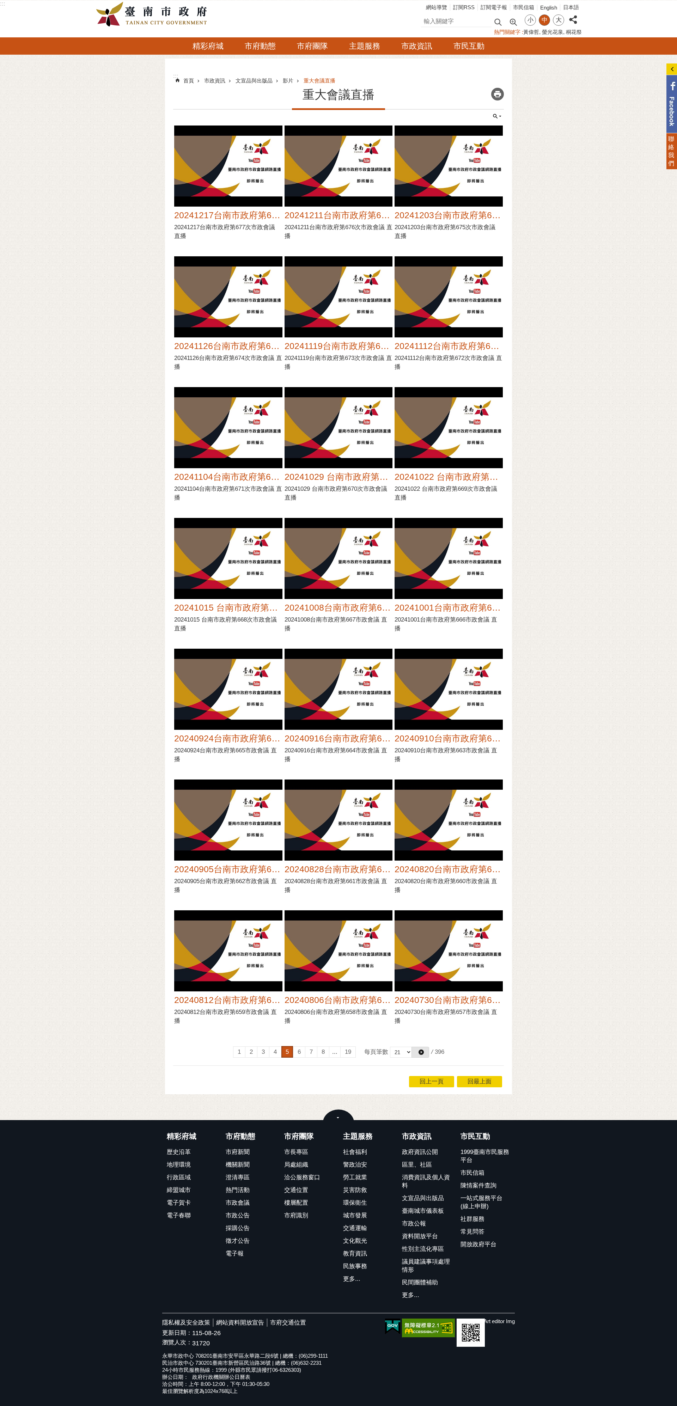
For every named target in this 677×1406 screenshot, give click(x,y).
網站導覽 (436, 7)
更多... (351, 1279)
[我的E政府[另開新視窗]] (392, 1327)
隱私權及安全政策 (186, 1322)
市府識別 (296, 1215)
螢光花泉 (552, 32)
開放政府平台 (478, 1244)
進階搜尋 (513, 21)
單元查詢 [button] (497, 116)
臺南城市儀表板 (423, 1211)
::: (2, 3)
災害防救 (355, 1190)
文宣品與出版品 (254, 81)
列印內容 (497, 94)
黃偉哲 (531, 32)
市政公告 (238, 1215)
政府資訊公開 (420, 1152)
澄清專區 (238, 1177)
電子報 (235, 1253)
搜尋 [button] (498, 21)
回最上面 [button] (480, 1081)
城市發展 (355, 1215)
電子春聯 (179, 1215)
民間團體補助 (420, 1282)
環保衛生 (355, 1202)
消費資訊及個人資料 (426, 1181)
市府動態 (260, 46)
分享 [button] (573, 16)
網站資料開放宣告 (240, 1322)
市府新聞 (238, 1152)
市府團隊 (312, 46)
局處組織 (296, 1164)
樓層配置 (296, 1202)
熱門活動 (238, 1190)
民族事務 (355, 1266)
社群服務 (472, 1219)
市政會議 (238, 1202)
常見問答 (472, 1231)
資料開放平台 (420, 1236)
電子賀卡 (179, 1202)
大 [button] (559, 20)
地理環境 (179, 1164)
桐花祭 (574, 32)
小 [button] (530, 20)
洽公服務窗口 (302, 1177)
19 (348, 1052)
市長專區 (296, 1152)
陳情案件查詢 (478, 1185)
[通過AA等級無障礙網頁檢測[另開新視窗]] (428, 1328)
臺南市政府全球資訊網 (153, 14)
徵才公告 (238, 1240)
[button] (420, 1052)
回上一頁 (432, 1081)
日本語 (571, 7)
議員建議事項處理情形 (426, 1265)
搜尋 (427, 20)
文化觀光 (355, 1240)
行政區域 (179, 1177)
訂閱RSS (464, 7)
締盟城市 (179, 1190)
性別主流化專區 (423, 1249)
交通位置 (296, 1190)
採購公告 (238, 1228)
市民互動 (468, 46)
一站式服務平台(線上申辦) (481, 1202)
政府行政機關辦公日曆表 (221, 1377)
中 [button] (545, 20)
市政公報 (414, 1223)
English (548, 8)
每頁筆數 (376, 1052)
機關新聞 (238, 1164)
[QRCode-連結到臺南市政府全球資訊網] (471, 1333)
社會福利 (355, 1152)
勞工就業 (355, 1177)
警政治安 (355, 1164)
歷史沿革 (179, 1152)
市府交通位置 (288, 1322)
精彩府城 (208, 46)
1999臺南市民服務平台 (485, 1156)
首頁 (188, 81)
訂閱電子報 (494, 7)
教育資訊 (355, 1253)
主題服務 (364, 46)
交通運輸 (355, 1228)
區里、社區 (417, 1164)
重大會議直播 (319, 81)
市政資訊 (416, 46)
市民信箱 (523, 7)
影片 (288, 81)
